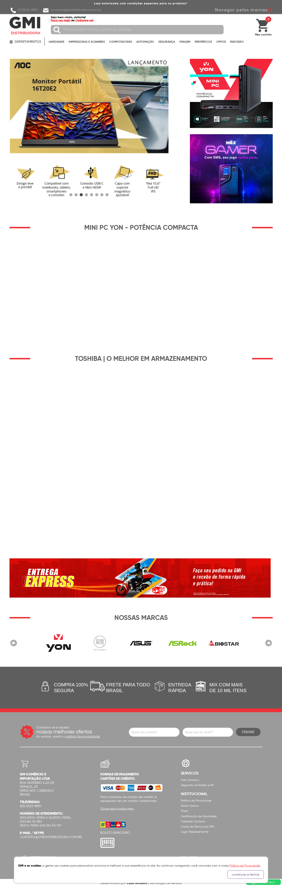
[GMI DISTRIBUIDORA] (24, 25)
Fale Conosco (190, 780)
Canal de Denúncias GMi (197, 826)
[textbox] (137, 29)
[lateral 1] (231, 93)
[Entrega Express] (140, 578)
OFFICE (221, 42)
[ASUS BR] (141, 643)
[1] (70, 194)
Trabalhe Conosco (193, 821)
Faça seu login (60, 20)
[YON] (58, 643)
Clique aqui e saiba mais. (117, 808)
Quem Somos (189, 806)
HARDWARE (56, 42)
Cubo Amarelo (137, 883)
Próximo (268, 643)
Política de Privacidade (196, 800)
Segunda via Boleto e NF (197, 785)
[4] (86, 194)
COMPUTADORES (120, 42)
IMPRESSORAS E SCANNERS (87, 42)
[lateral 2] (231, 168)
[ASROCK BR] (182, 643)
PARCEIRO (237, 42)
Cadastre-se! (84, 20)
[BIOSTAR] (223, 643)
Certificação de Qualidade (199, 816)
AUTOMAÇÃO (145, 42)
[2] (88, 131)
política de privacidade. (83, 736)
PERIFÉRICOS (203, 42)
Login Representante (195, 832)
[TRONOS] (99, 643)
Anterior (13, 643)
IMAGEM (184, 42)
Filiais (184, 811)
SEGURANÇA (166, 42)
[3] (81, 194)
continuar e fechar (245, 874)
